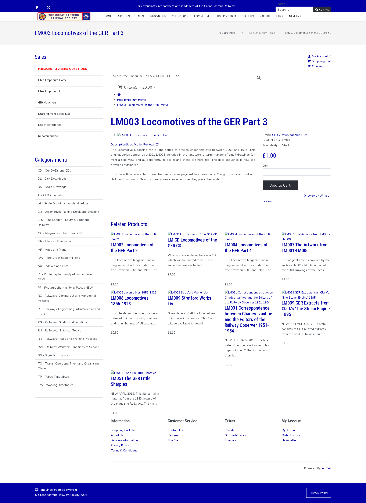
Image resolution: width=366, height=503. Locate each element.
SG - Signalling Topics (53, 355)
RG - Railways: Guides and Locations (63, 322)
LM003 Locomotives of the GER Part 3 (142, 105)
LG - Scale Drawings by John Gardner (63, 203)
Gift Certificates (235, 435)
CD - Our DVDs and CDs (54, 171)
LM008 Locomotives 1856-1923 (130, 300)
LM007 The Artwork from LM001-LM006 (305, 247)
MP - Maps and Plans (52, 250)
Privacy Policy (120, 445)
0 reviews (310, 196)
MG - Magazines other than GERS (60, 233)
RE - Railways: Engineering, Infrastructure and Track (69, 311)
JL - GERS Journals (50, 195)
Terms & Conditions (124, 451)
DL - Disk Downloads (52, 179)
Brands (229, 430)
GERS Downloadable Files (290, 135)
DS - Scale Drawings (52, 187)
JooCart (326, 468)
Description (118, 145)
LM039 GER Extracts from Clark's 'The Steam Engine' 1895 (306, 308)
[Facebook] (37, 8)
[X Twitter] (48, 8)
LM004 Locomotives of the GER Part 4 (246, 247)
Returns (173, 435)
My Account (290, 430)
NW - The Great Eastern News (59, 258)
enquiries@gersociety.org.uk (59, 490)
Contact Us (175, 430)
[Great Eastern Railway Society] (63, 16)
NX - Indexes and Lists (53, 266)
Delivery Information (124, 440)
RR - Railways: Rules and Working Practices (67, 339)
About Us (117, 435)
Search (280, 4)
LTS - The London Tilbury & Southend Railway (64, 222)
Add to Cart (280, 185)
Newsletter (289, 440)
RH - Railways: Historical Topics (59, 330)
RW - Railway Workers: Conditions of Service (68, 347)
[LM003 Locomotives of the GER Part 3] (144, 135)
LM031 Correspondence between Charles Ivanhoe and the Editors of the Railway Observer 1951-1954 (248, 319)
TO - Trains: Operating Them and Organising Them (68, 366)
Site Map (174, 440)
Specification (134, 145)
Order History (291, 435)
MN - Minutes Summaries (55, 241)
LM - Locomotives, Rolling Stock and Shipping (68, 212)
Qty (265, 166)
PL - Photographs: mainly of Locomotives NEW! (65, 276)
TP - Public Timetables (53, 377)
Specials (230, 440)
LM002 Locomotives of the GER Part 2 (132, 247)
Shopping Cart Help (124, 430)
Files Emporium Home (131, 100)
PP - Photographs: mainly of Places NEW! (65, 288)
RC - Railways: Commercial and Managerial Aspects (67, 298)
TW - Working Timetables (55, 385)
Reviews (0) (151, 145)
